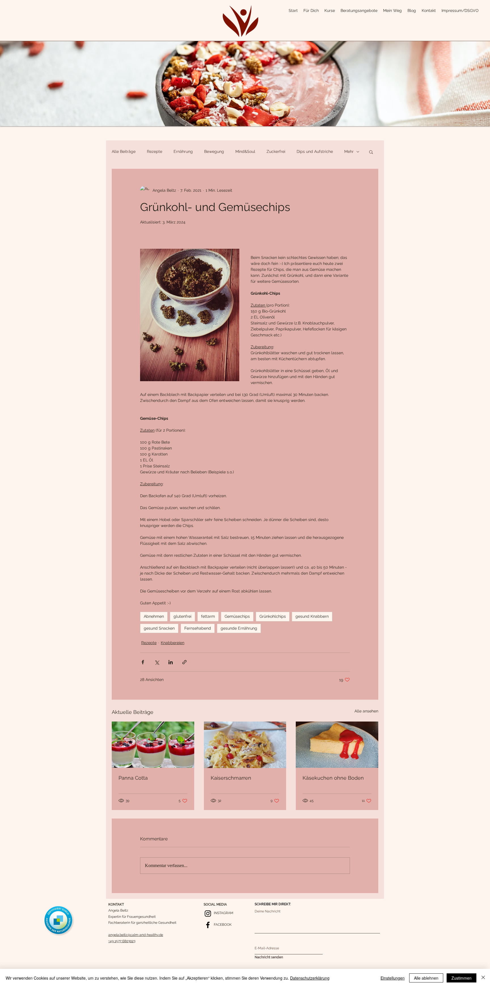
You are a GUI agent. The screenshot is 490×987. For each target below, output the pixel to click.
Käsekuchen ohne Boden (333, 778)
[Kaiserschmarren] (245, 745)
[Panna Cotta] (153, 745)
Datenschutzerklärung (310, 978)
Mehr (349, 151)
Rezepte (154, 151)
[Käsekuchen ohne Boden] (337, 745)
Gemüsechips (237, 616)
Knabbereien (172, 642)
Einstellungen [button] (393, 978)
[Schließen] (483, 977)
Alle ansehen (366, 711)
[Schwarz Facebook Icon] (208, 925)
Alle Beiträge (124, 151)
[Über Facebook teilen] (142, 662)
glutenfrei (182, 616)
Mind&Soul (245, 151)
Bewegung (214, 151)
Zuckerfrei (276, 151)
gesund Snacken (159, 628)
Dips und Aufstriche (315, 151)
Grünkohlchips (272, 616)
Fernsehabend (197, 628)
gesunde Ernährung (239, 628)
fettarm (208, 616)
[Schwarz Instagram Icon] (208, 913)
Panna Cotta (133, 778)
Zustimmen (461, 978)
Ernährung (183, 151)
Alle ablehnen (426, 978)
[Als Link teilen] (184, 662)
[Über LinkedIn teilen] (170, 662)
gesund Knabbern (312, 616)
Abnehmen (154, 616)
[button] (371, 151)
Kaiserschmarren (231, 778)
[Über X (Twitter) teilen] (156, 662)
